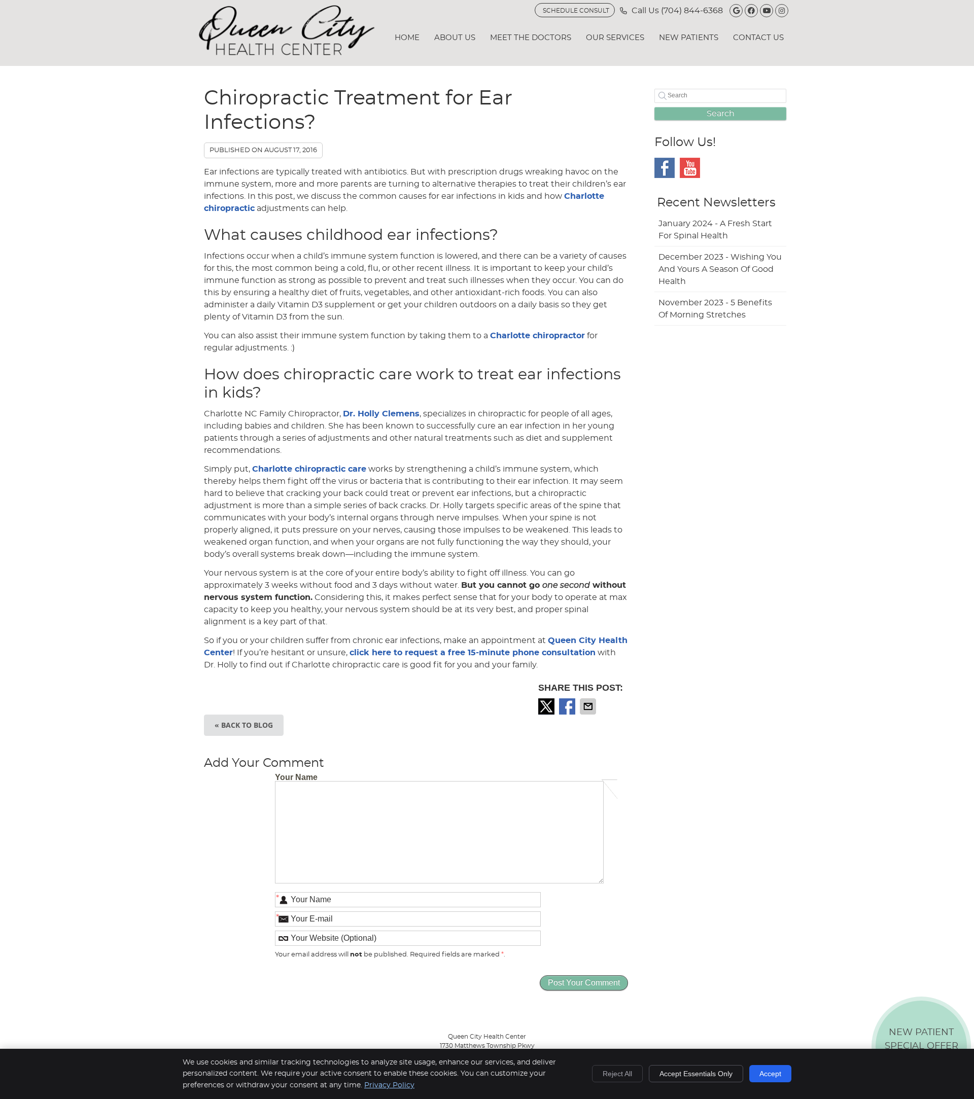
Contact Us (758, 38)
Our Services (615, 38)
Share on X (547, 706)
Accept (770, 1074)
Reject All (617, 1074)
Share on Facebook (568, 706)
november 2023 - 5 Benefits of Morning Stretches (715, 309)
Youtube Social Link (690, 168)
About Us (454, 38)
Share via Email (589, 706)
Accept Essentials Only (696, 1074)
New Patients (688, 38)
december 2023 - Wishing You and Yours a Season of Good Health (720, 269)
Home (407, 38)
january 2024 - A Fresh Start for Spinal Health (715, 230)
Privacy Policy (389, 1085)
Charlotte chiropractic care (309, 469)
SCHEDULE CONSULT (576, 11)
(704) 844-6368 (692, 11)
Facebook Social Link (664, 168)
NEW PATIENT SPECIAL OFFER (921, 1048)
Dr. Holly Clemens (381, 414)
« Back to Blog (244, 725)
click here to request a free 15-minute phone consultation (473, 653)
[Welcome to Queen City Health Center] (286, 53)
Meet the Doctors (530, 38)
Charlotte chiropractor (537, 336)
